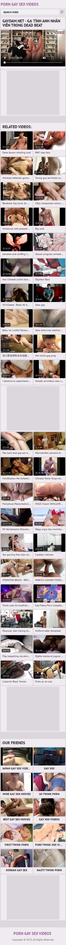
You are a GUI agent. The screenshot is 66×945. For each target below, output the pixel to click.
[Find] (61, 12)
